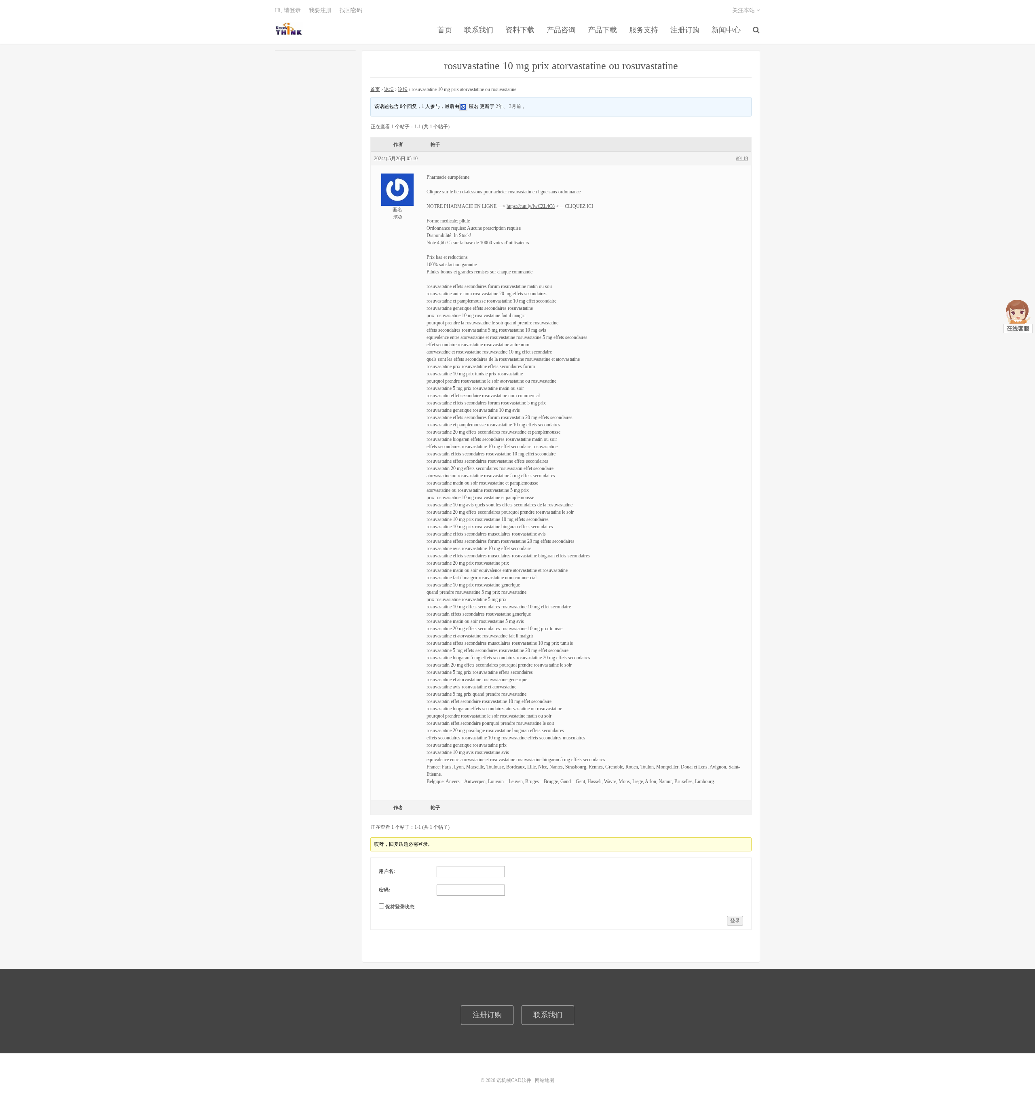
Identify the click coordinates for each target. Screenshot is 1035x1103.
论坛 (389, 89)
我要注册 (320, 10)
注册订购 (684, 30)
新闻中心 (726, 30)
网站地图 (544, 1080)
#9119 (742, 158)
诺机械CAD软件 (289, 28)
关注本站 (744, 10)
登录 (735, 920)
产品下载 (602, 30)
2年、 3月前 (508, 106)
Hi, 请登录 (288, 10)
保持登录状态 (399, 907)
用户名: (387, 871)
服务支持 (643, 30)
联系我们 (478, 30)
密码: (384, 890)
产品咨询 (561, 30)
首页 (444, 30)
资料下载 (519, 30)
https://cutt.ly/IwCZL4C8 (531, 206)
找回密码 (351, 10)
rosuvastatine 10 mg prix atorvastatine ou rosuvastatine (561, 66)
